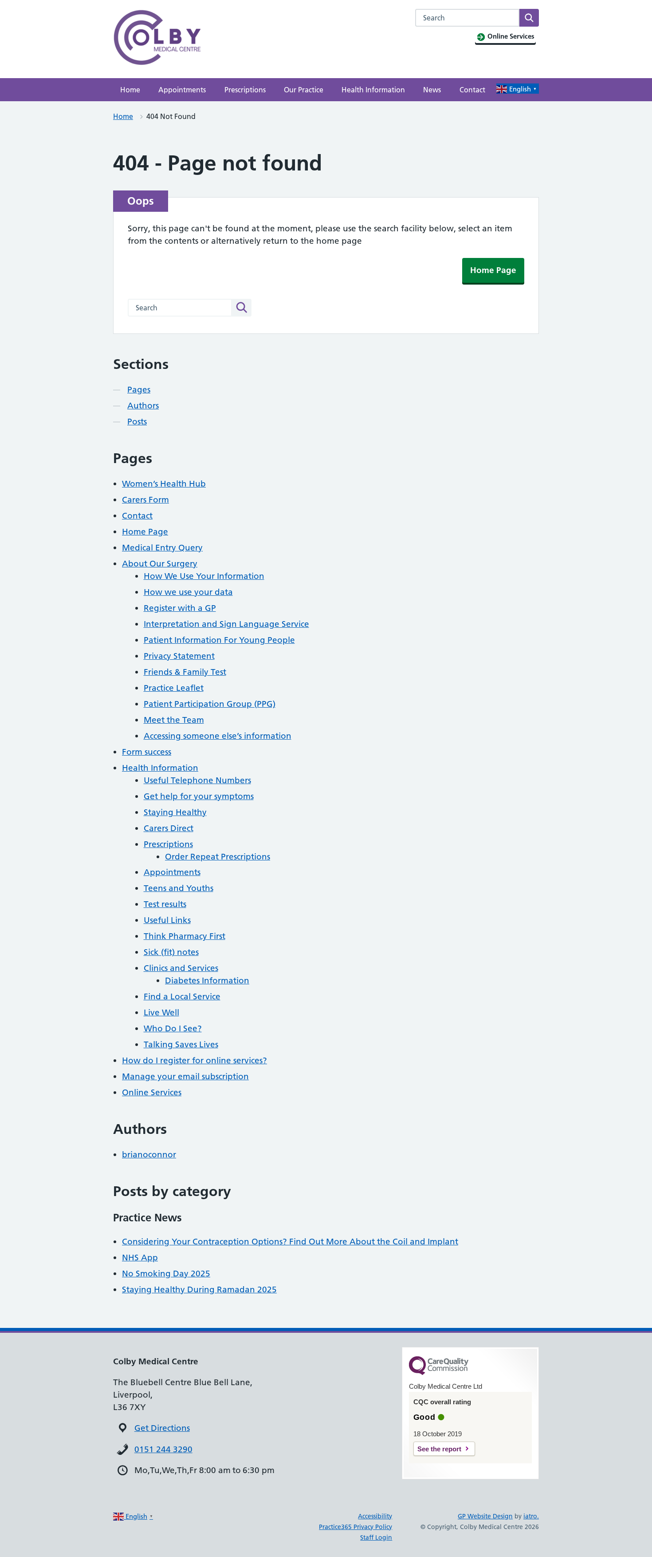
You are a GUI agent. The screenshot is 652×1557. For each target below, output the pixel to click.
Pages (138, 389)
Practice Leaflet (174, 688)
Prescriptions (245, 89)
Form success (146, 752)
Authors (143, 405)
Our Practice (303, 89)
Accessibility (375, 1516)
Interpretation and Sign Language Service (226, 624)
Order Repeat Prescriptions (217, 857)
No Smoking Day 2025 (166, 1273)
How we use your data (188, 592)
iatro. (531, 1516)
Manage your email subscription (185, 1076)
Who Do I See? (173, 1028)
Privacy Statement (179, 656)
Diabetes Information (207, 980)
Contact (472, 89)
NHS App (140, 1257)
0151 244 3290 (163, 1449)
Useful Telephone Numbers (197, 780)
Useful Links (167, 920)
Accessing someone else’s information (217, 736)
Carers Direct (168, 828)
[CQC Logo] (438, 1372)
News (432, 89)
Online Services (151, 1092)
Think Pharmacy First (184, 936)
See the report (439, 1449)
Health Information (373, 89)
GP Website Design (485, 1516)
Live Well (161, 1012)
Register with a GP (180, 608)
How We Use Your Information (204, 576)
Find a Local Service (182, 996)
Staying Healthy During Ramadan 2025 (199, 1289)
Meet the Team (174, 720)
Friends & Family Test (185, 672)
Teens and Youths (178, 888)
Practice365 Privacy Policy (355, 1527)
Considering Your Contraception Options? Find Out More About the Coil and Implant (290, 1241)
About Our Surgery (159, 564)
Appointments (182, 89)
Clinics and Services (181, 968)
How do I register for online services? (194, 1060)
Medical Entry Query (162, 548)
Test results (165, 904)
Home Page (493, 270)
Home (130, 89)
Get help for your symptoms (199, 796)
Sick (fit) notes (171, 952)
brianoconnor (149, 1154)
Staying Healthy (175, 812)
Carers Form (145, 500)
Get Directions (162, 1428)
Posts (137, 421)
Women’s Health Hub (164, 484)
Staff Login (376, 1537)
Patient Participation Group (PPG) (209, 704)
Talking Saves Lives (181, 1044)
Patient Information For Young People (219, 640)
